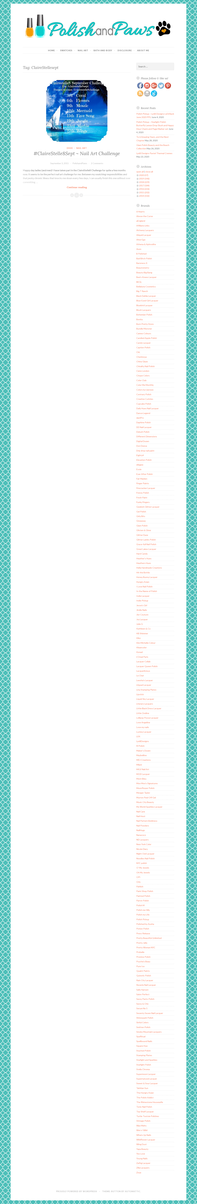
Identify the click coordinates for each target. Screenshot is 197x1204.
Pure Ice (140, 966)
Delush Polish (142, 431)
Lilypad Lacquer (143, 685)
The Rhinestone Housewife (149, 1102)
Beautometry (142, 267)
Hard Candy (142, 553)
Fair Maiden (141, 478)
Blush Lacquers (143, 310)
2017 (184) (144, 185)
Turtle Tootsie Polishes (147, 1116)
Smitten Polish (143, 1027)
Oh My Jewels (143, 872)
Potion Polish (142, 928)
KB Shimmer (142, 633)
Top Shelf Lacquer (145, 1111)
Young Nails (142, 1158)
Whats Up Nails (143, 1135)
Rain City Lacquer (144, 980)
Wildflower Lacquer (145, 1139)
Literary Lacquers (144, 703)
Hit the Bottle (143, 572)
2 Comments (97, 163)
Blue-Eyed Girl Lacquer (147, 300)
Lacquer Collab (143, 661)
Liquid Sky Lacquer (145, 699)
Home (51, 50)
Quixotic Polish (143, 975)
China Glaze (142, 361)
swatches (66, 50)
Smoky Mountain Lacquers (149, 1031)
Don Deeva (141, 446)
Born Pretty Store (145, 324)
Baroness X (141, 263)
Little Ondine (142, 713)
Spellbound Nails (144, 1041)
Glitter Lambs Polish (146, 539)
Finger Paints (142, 483)
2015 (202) (144, 192)
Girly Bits (140, 516)
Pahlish (139, 886)
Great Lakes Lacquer (146, 549)
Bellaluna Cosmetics (146, 286)
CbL (138, 352)
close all (149, 171)
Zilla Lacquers (142, 1167)
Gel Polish (141, 511)
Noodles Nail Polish (145, 858)
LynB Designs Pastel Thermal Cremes (154, 153)
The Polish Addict (145, 1097)
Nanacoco (141, 835)
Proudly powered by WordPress (76, 1191)
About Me (143, 50)
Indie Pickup (142, 600)
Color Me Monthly (145, 385)
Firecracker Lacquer (145, 488)
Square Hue (142, 1046)
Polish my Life (142, 914)
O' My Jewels (142, 867)
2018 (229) (144, 182)
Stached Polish (143, 1050)
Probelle (140, 952)
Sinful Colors (142, 1022)
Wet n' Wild (141, 1130)
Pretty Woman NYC (145, 947)
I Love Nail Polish (144, 586)
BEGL (139, 282)
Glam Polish (142, 525)
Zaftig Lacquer (143, 1163)
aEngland (140, 220)
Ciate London (142, 371)
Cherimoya (141, 357)
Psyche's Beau (143, 961)
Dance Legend (143, 413)
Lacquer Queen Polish (147, 666)
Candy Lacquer (143, 342)
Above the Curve (144, 216)
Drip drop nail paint (145, 450)
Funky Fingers (143, 502)
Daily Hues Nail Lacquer (147, 408)
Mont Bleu (141, 778)
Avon (138, 249)
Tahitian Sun (142, 1088)
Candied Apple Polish (146, 338)
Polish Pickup (142, 919)
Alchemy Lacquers (145, 230)
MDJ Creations (143, 760)
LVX (138, 736)
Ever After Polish (144, 474)
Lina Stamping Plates (146, 689)
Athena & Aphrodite (146, 244)
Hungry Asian (142, 582)
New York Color (143, 844)
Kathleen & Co (143, 628)
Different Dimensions (146, 436)
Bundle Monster (144, 328)
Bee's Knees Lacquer (146, 277)
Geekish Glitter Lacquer (147, 506)
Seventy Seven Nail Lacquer (149, 1013)
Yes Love (140, 1153)
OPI (138, 877)
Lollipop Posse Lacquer (147, 717)
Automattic (132, 1191)
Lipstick (140, 694)
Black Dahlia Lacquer (146, 296)
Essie (70, 148)
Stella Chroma (143, 1069)
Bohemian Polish (144, 314)
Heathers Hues (143, 563)
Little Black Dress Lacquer (148, 708)
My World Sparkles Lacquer (149, 806)
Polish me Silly (143, 910)
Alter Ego (140, 239)
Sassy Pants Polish (145, 999)
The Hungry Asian (145, 1092)
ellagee (139, 464)
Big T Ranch (142, 291)
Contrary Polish (143, 394)
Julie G (139, 624)
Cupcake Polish (143, 403)
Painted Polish (143, 896)
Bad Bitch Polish (144, 258)
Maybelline (141, 755)
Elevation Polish (144, 460)
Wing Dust (141, 1144)
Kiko (138, 638)
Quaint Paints (143, 971)
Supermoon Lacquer (146, 1074)
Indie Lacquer (142, 596)
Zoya (138, 1172)
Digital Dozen (142, 441)
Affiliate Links (142, 225)
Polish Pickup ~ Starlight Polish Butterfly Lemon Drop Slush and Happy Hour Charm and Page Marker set (155, 125)
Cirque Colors (143, 375)
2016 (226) (144, 189)
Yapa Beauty (142, 1149)
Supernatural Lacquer (146, 1078)
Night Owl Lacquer (145, 853)
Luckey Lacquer (143, 731)
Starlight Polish (143, 1064)
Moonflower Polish (145, 788)
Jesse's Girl (141, 605)
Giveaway (141, 520)
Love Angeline (143, 722)
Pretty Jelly (141, 942)
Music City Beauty (145, 802)
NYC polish (141, 863)
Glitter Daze (142, 535)
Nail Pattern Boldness (146, 820)
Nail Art (83, 50)
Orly (138, 882)
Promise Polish (143, 957)
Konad (139, 652)
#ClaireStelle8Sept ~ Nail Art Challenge (77, 153)
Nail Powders (142, 825)
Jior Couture (142, 614)
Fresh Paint (141, 497)
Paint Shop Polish (144, 891)
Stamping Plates (144, 1055)
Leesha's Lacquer (144, 680)
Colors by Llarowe (144, 389)
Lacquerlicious (143, 671)
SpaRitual (140, 1036)
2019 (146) (144, 178)
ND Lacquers (142, 839)
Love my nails (142, 727)
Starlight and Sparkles (146, 1060)
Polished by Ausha (145, 924)
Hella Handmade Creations (149, 567)
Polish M (140, 905)
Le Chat (140, 675)
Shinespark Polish (144, 1017)
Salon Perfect (142, 994)
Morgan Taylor (143, 792)
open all (140, 171)
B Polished (141, 253)
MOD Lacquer (143, 774)
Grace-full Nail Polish (146, 544)
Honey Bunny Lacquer (146, 577)
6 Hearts (140, 211)
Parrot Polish (142, 900)
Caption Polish (143, 347)
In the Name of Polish (146, 591)
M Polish (140, 746)
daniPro (140, 417)
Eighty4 (140, 455)
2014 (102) (144, 195)
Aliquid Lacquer (143, 235)
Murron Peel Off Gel (146, 797)
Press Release (143, 933)
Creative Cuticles (144, 399)
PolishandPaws (79, 163)
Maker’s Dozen (143, 750)
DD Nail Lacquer (144, 427)
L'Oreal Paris (142, 657)
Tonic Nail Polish (144, 1106)
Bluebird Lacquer (144, 305)
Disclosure (125, 50)
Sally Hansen (142, 989)
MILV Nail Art (142, 769)
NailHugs (140, 830)
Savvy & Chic (142, 1003)
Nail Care (140, 811)
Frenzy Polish (142, 492)
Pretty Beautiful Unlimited (149, 938)
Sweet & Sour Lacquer (147, 1083)
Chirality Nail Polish (145, 366)
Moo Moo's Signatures (147, 783)
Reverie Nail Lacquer (146, 985)
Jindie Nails (141, 610)
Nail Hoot (140, 816)
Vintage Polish (143, 1120)
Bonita (139, 319)
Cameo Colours (143, 333)
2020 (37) (143, 175)
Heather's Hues (143, 558)
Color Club (141, 380)
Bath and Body (103, 50)
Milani (139, 764)
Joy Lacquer (142, 619)
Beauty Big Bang (144, 272)
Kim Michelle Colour (145, 642)
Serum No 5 (141, 1008)
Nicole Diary (142, 849)
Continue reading (88, 187)
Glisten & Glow (143, 530)
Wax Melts (141, 1125)
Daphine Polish (143, 422)
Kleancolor (141, 647)
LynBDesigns (142, 741)
